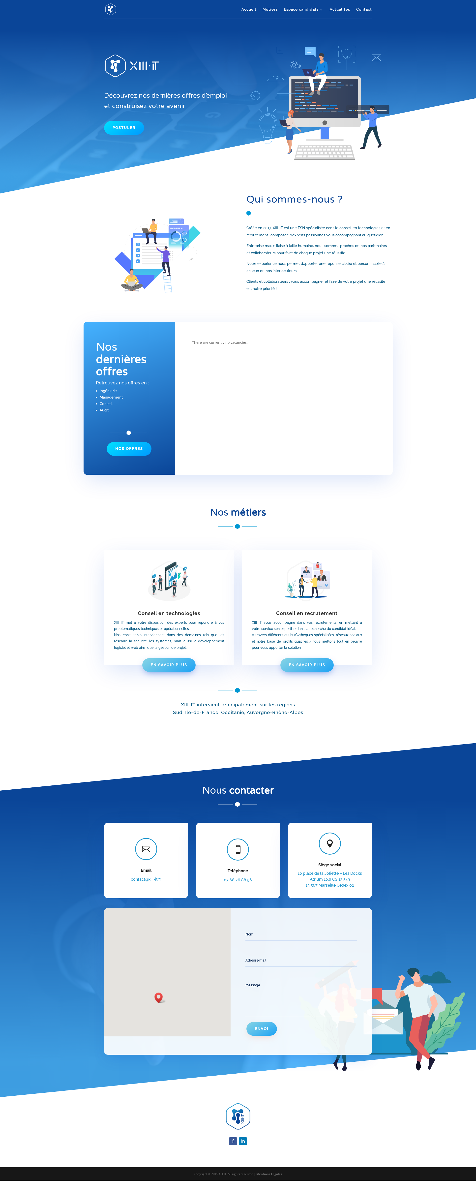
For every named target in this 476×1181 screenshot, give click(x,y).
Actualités (340, 10)
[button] (160, 998)
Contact (364, 10)
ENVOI (261, 1028)
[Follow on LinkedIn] (243, 1141)
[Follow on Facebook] (233, 1141)
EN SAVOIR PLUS (169, 665)
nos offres (129, 448)
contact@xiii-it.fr (146, 879)
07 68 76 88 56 (238, 879)
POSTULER (124, 127)
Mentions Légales (269, 1174)
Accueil (248, 10)
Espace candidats (301, 10)
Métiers (270, 10)
